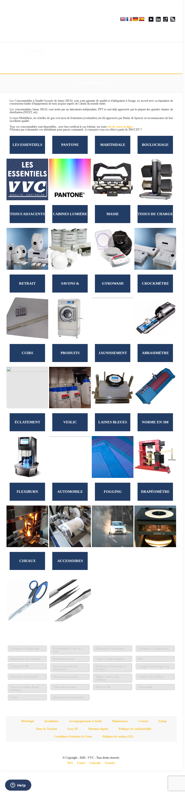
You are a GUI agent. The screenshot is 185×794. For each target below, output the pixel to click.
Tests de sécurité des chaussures (65, 668)
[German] (135, 19)
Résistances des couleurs (25, 659)
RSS (70, 763)
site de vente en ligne (119, 126)
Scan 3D (72, 729)
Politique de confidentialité (135, 729)
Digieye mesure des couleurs (107, 678)
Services (52, 54)
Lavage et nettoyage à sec (153, 666)
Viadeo (81, 763)
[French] (129, 19)
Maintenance (120, 721)
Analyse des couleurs (151, 676)
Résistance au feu (63, 659)
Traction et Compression (153, 648)
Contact (143, 721)
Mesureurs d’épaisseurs (110, 648)
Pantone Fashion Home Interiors (24, 688)
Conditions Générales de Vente (73, 736)
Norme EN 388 (19, 666)
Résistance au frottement (68, 697)
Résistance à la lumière (24, 676)
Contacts (94, 54)
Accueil (17, 54)
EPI (140, 659)
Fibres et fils (103, 687)
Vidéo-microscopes (64, 687)
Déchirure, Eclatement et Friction (111, 668)
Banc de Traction (46, 729)
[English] (123, 19)
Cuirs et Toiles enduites (110, 659)
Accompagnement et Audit (85, 721)
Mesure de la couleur (66, 676)
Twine (14, 697)
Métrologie (27, 721)
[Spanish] (142, 19)
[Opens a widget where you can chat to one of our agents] (18, 786)
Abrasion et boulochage (25, 648)
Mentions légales (98, 729)
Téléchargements (121, 54)
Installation (51, 721)
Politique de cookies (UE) (117, 736)
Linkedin (95, 763)
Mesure (32, 54)
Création (73, 54)
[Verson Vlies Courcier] (48, 21)
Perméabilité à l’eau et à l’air (67, 650)
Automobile (145, 687)
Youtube (110, 763)
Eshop (142, 54)
